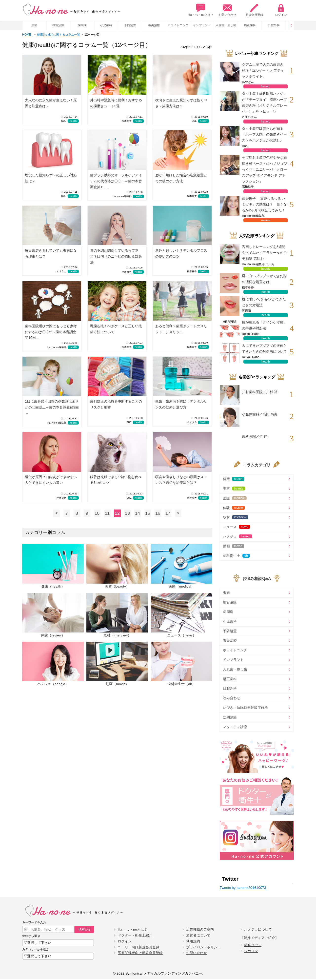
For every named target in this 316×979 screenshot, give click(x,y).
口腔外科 (274, 25)
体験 (233, 508)
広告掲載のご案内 (200, 929)
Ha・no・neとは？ (201, 15)
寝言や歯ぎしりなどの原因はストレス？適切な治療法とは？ (181, 480)
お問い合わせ (227, 15)
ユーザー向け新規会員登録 (138, 947)
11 (107, 513)
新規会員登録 (254, 15)
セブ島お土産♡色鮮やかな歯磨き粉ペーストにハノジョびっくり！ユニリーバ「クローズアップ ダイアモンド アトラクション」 (264, 169)
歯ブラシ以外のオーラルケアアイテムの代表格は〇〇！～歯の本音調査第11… (116, 181)
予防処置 (130, 25)
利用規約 (193, 941)
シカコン (251, 951)
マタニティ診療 (235, 727)
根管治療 (58, 25)
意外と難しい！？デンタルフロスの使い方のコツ (181, 253)
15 (147, 513)
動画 (232, 546)
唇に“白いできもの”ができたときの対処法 (264, 302)
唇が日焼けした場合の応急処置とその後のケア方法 (181, 178)
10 (97, 513)
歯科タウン (252, 945)
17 (167, 513)
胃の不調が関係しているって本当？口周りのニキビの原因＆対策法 (116, 256)
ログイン (281, 15)
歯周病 (82, 25)
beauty (265, 268)
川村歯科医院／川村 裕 (259, 392)
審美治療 (154, 25)
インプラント (202, 25)
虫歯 (34, 25)
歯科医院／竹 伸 (254, 436)
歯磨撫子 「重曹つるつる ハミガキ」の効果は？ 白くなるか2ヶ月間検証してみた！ (264, 204)
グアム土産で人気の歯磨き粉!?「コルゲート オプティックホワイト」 (263, 70)
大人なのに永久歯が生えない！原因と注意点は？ (51, 103)
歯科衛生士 (235, 556)
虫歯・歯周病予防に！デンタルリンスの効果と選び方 (181, 404)
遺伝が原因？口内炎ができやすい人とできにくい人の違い (51, 480)
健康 (232, 479)
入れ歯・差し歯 (226, 25)
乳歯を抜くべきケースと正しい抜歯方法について (116, 329)
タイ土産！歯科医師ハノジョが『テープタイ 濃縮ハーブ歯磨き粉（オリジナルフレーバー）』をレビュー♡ (264, 102)
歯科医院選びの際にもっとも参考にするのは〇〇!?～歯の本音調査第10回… (51, 332)
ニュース (235, 527)
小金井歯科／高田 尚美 (259, 414)
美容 (233, 488)
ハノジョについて (258, 929)
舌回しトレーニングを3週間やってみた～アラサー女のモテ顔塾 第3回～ (264, 253)
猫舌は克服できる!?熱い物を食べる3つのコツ (115, 480)
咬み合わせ (231, 698)
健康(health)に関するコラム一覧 (58, 34)
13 (127, 513)
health (73, 121)
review (265, 220)
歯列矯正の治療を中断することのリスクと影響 (116, 404)
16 (157, 513)
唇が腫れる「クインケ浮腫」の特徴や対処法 (264, 325)
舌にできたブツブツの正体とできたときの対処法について (264, 348)
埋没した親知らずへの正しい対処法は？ (51, 178)
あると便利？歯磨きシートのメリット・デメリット (181, 329)
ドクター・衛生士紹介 (135, 935)
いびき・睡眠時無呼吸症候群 (245, 708)
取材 (234, 517)
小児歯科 (106, 25)
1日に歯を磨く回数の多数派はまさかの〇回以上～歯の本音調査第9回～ (52, 407)
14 (137, 513)
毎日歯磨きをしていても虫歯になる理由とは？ (51, 253)
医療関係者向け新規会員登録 (140, 953)
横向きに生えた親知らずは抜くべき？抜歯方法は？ (181, 103)
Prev (291, 25)
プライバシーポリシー (203, 947)
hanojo (265, 86)
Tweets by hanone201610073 (243, 888)
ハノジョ (236, 536)
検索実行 (84, 929)
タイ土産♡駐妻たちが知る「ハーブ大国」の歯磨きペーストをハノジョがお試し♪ (264, 135)
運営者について (198, 935)
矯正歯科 (250, 25)
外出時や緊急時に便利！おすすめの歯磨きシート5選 (116, 103)
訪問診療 (230, 717)
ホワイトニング (178, 25)
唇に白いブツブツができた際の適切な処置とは (264, 279)
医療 (234, 498)
